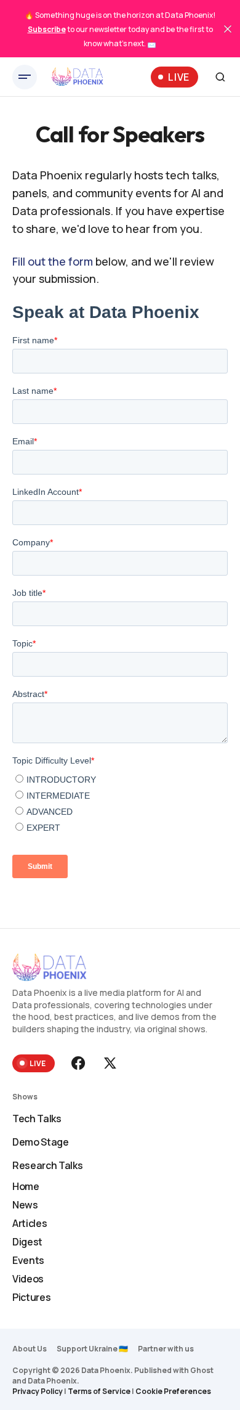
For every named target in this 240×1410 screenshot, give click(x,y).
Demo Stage (40, 1142)
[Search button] (220, 77)
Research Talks (47, 1165)
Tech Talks (37, 1118)
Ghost (202, 1370)
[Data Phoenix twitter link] (109, 1063)
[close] (228, 29)
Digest (27, 1242)
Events (28, 1260)
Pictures (31, 1297)
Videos (28, 1279)
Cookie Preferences (173, 1391)
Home (25, 1186)
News (25, 1205)
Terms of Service (99, 1391)
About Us (29, 1348)
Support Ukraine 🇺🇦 (92, 1348)
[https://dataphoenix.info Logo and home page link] (77, 77)
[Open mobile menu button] (24, 77)
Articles (29, 1223)
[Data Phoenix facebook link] (79, 1063)
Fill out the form (52, 261)
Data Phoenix (52, 1380)
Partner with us (166, 1348)
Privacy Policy (37, 1391)
